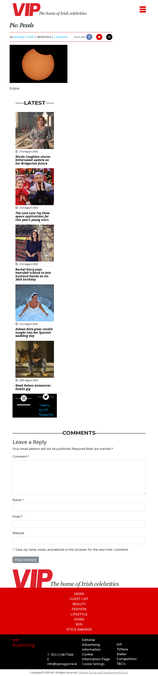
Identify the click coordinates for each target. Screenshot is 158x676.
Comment (21, 456)
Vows (79, 619)
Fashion (79, 609)
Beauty (79, 604)
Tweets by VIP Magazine (46, 410)
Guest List (79, 599)
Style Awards (79, 629)
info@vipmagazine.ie (62, 664)
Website (18, 533)
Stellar (121, 654)
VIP (119, 644)
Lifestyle (79, 614)
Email (18, 516)
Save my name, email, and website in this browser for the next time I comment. (72, 549)
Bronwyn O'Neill (24, 37)
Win (79, 624)
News (79, 594)
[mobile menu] (142, 9)
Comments (61, 37)
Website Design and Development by (103, 672)
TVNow (122, 649)
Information (91, 649)
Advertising (91, 645)
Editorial (88, 640)
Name (18, 500)
